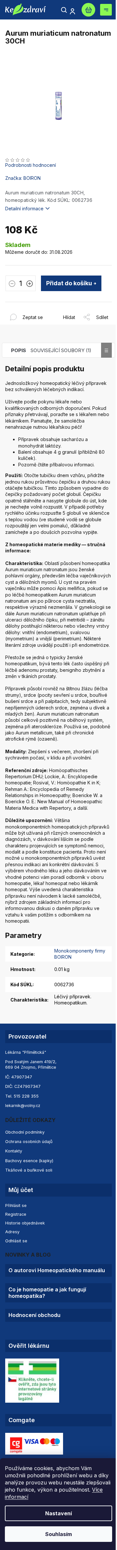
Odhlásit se (16, 1240)
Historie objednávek (25, 1223)
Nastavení (58, 1513)
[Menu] (106, 10)
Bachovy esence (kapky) (29, 1160)
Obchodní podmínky (25, 1132)
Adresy (12, 1231)
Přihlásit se (16, 1205)
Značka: (23, 178)
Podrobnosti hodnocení (30, 165)
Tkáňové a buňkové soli (28, 1170)
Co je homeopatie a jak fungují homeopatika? (47, 1292)
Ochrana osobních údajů (28, 1141)
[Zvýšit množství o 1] (29, 284)
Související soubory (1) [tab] (61, 350)
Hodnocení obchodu (34, 1315)
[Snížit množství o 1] (12, 284)
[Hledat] (64, 10)
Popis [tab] (18, 350)
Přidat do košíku (69, 283)
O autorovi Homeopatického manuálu (56, 1270)
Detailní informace (24, 208)
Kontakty (13, 1151)
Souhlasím (58, 1534)
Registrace (15, 1214)
